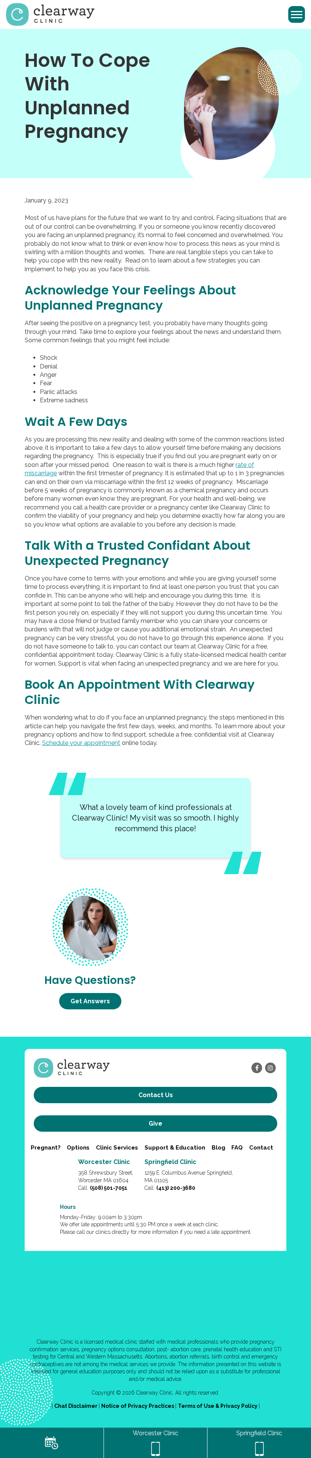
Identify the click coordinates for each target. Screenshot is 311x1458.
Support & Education (175, 1147)
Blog (218, 1147)
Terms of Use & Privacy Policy (218, 1406)
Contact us (155, 1095)
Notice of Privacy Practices (138, 1406)
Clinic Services (117, 1147)
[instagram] (270, 1068)
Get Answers (90, 1001)
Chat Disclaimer (76, 1406)
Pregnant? (46, 1147)
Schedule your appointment (81, 742)
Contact (261, 1147)
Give (155, 1123)
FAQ (237, 1147)
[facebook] (256, 1068)
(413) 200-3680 (175, 1188)
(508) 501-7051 (108, 1188)
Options (78, 1147)
